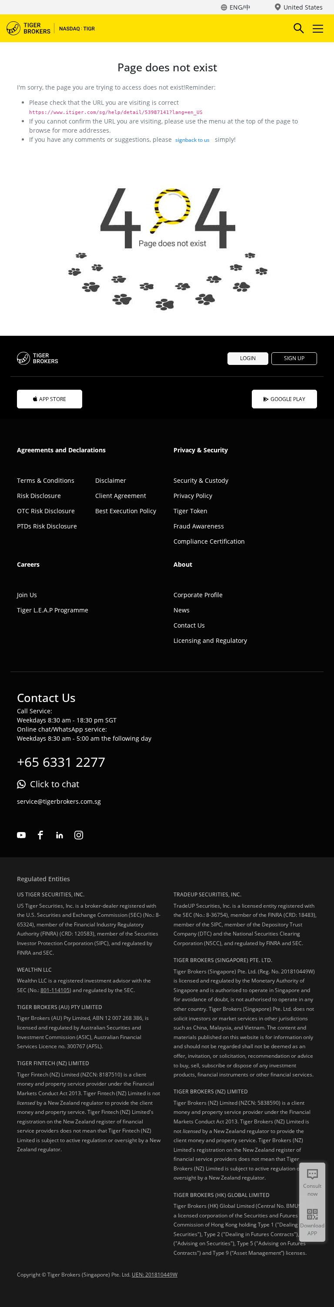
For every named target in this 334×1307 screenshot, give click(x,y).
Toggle (318, 28)
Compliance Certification (209, 541)
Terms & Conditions (45, 480)
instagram (78, 835)
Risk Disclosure (39, 495)
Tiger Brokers (57, 28)
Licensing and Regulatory (210, 640)
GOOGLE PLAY (288, 399)
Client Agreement (120, 495)
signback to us (192, 140)
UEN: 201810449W (154, 1274)
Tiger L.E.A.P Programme (52, 610)
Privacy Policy (193, 495)
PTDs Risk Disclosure (47, 526)
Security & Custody (201, 480)
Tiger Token (190, 511)
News (182, 610)
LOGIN (248, 358)
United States (303, 7)
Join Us (27, 595)
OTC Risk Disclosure (46, 511)
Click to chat (54, 784)
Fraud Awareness (199, 526)
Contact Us (189, 625)
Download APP (312, 1229)
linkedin (59, 835)
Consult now (312, 1189)
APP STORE (52, 399)
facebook (40, 835)
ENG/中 (240, 7)
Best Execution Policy (125, 511)
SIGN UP (294, 358)
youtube (21, 835)
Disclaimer (110, 480)
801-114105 (55, 990)
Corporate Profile (198, 595)
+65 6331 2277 (61, 762)
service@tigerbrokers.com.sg (59, 801)
